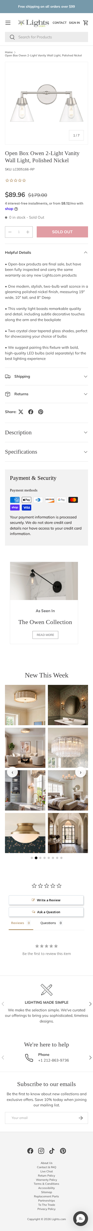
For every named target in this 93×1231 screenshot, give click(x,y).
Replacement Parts (46, 1196)
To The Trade (46, 1205)
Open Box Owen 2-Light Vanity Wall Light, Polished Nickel (43, 55)
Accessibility (46, 1188)
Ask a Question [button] (48, 912)
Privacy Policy (46, 1209)
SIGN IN (75, 24)
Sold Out (62, 231)
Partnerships (46, 1200)
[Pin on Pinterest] (41, 412)
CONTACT (60, 24)
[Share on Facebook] (31, 412)
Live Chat (46, 1171)
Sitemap (46, 1192)
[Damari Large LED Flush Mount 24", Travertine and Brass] (25, 748)
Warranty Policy (46, 1180)
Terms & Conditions (46, 1183)
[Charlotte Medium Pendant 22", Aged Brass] (68, 833)
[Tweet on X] (21, 412)
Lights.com (59, 1219)
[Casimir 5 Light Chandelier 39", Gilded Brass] (68, 790)
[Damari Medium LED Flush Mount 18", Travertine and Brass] (25, 705)
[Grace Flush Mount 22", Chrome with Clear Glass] (68, 748)
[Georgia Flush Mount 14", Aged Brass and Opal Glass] (25, 833)
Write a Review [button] (49, 900)
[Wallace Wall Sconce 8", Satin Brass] (25, 790)
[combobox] (46, 37)
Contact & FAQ (46, 1167)
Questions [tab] (48, 923)
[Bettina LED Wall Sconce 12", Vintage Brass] (68, 705)
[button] (86, 22)
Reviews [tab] (17, 923)
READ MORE (45, 635)
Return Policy (46, 1175)
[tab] (32, 858)
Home (9, 52)
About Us (47, 1163)
